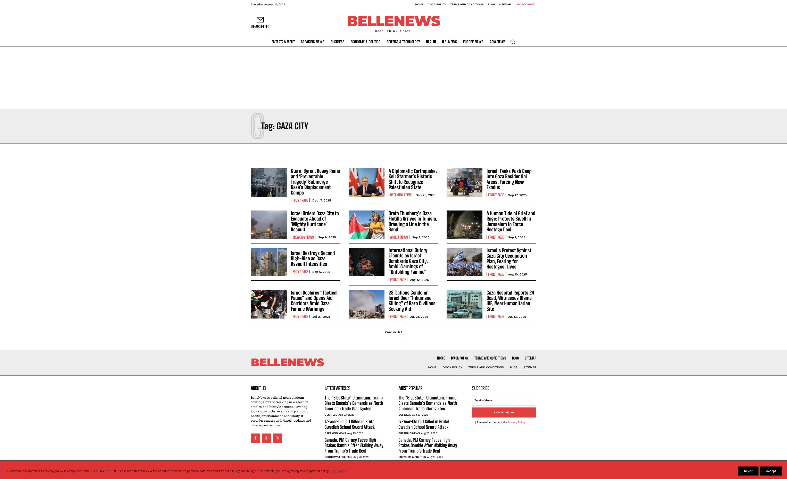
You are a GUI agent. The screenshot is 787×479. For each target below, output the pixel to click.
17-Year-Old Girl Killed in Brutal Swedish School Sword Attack (350, 424)
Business (331, 414)
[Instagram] (266, 438)
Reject (748, 471)
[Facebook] (255, 438)
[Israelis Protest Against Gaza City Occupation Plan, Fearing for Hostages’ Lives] (464, 262)
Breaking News (401, 195)
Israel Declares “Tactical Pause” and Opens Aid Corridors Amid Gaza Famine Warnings (314, 301)
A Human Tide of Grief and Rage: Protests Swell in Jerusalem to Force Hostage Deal (511, 221)
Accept (771, 471)
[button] (512, 42)
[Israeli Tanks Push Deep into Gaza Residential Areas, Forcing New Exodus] (464, 182)
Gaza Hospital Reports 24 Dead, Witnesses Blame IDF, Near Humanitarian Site (510, 301)
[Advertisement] (393, 78)
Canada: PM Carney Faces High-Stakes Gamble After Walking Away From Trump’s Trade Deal (354, 445)
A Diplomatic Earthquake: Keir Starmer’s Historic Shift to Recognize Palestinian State (413, 179)
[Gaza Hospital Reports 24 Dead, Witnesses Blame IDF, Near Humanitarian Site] (464, 304)
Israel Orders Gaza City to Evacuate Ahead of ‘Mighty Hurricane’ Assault (315, 221)
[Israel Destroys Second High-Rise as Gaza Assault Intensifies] (269, 262)
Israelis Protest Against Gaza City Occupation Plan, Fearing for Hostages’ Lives (509, 258)
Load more (392, 331)
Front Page (300, 200)
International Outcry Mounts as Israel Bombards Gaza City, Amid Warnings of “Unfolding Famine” (408, 261)
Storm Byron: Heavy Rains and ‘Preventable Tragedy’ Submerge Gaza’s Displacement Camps (315, 182)
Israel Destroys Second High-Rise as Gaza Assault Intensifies (313, 258)
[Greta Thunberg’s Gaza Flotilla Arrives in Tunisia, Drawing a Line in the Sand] (366, 224)
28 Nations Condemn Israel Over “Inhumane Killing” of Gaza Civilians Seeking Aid (412, 301)
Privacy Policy (516, 422)
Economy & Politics (338, 457)
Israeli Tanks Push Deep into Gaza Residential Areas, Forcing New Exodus (509, 179)
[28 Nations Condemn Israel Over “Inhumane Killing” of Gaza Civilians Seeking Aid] (366, 304)
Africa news (399, 237)
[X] (277, 438)
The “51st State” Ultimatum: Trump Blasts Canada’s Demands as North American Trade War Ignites (354, 403)
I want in (501, 412)
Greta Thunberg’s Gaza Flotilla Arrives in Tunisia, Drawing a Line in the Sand (413, 221)
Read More (338, 471)
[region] (393, 469)
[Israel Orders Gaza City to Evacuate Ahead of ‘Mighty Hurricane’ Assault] (269, 224)
